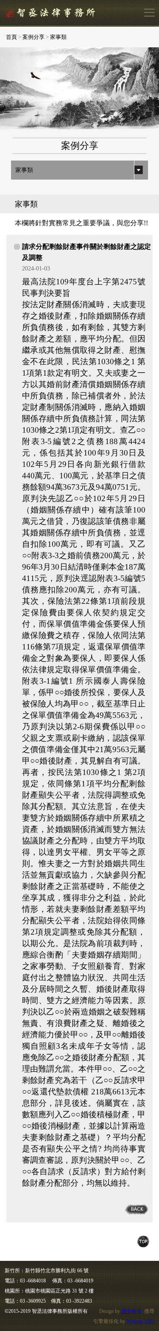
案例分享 (33, 37)
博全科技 (131, 1311)
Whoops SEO (140, 1321)
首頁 (11, 37)
